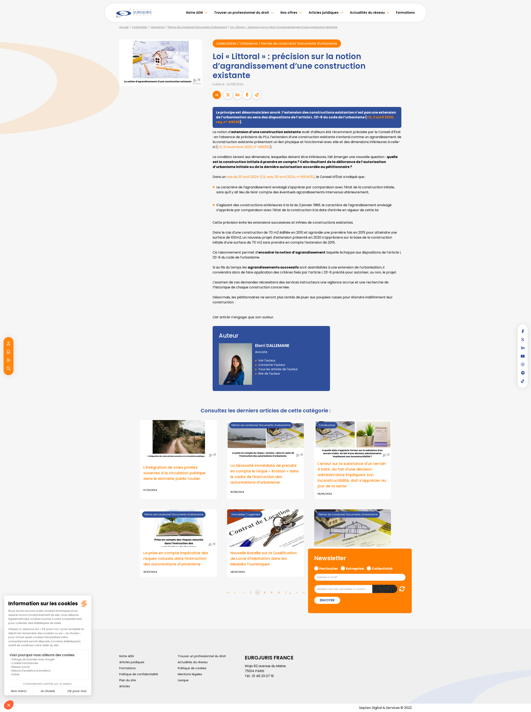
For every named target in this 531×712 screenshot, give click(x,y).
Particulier (328, 568)
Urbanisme (157, 27)
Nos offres (288, 12)
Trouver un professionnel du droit (241, 12)
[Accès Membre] (8, 343)
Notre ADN (194, 12)
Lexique (183, 680)
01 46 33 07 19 (263, 676)
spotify (522, 372)
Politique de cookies (192, 668)
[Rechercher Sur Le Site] (8, 368)
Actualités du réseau (367, 12)
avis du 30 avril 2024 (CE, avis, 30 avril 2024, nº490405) (271, 176)
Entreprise (355, 568)
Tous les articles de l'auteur (278, 369)
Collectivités (139, 27)
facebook (522, 331)
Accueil (124, 27)
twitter (522, 339)
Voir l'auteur (266, 360)
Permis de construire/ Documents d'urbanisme (197, 27)
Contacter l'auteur (271, 365)
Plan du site (127, 680)
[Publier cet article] (228, 95)
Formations (405, 12)
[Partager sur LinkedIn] (237, 95)
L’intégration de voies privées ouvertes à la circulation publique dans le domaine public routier (174, 473)
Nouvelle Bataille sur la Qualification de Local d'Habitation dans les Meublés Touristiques (263, 558)
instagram (522, 364)
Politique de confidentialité (138, 674)
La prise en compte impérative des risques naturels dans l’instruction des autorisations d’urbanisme (175, 558)
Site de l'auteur (269, 373)
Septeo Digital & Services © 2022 (385, 707)
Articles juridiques (324, 12)
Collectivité (382, 568)
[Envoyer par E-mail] (256, 95)
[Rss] (8, 360)
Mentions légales (190, 674)
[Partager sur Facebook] (247, 95)
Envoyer (327, 600)
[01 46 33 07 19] (8, 352)
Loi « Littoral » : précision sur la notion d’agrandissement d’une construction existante (283, 27)
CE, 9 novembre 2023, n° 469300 (244, 147)
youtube (522, 356)
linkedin (522, 347)
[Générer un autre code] (401, 589)
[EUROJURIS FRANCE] (133, 12)
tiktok (522, 381)
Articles (124, 686)
